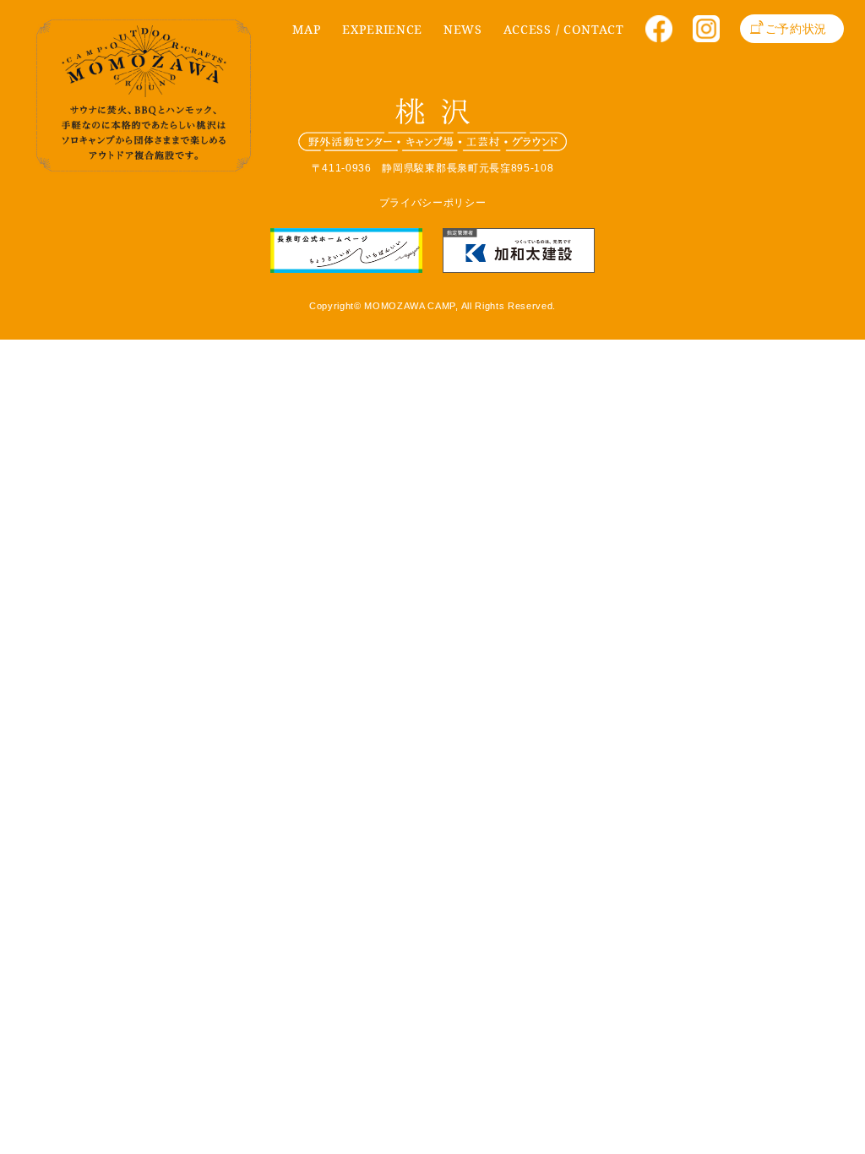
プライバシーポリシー (433, 203)
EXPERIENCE (382, 29)
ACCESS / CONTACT (563, 29)
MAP (306, 29)
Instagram (712, 34)
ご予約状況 (796, 28)
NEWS (462, 29)
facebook (664, 34)
